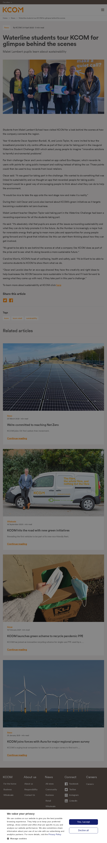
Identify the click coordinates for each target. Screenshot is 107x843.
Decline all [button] (83, 830)
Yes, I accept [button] (83, 822)
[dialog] (53, 826)
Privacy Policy (54, 834)
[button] (37, 839)
